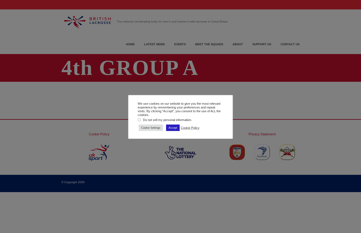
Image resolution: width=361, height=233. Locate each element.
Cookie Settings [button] (150, 127)
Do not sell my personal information (167, 120)
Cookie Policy (190, 128)
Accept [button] (173, 127)
